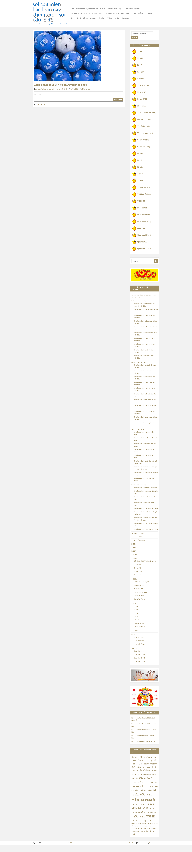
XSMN (73, 18)
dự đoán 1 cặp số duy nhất (142, 763)
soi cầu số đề (142, 808)
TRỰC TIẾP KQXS (139, 13)
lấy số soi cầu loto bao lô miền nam (145, 488)
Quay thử (125, 18)
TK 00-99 (141, 201)
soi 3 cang (152, 770)
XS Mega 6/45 (143, 85)
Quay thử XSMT (144, 242)
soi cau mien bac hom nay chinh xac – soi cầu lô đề (49, 12)
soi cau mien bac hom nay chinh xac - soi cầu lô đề (51, 89)
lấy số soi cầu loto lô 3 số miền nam (146, 508)
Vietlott (93, 18)
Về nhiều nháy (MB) (145, 133)
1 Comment (86, 89)
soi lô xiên (144, 826)
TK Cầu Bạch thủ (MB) (146, 112)
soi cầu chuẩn (137, 790)
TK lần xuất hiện (144, 194)
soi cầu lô (136, 794)
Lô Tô (117, 18)
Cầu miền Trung (143, 146)
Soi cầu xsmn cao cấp (95, 13)
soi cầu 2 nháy (151, 786)
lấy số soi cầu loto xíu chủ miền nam (146, 529)
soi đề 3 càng (135, 831)
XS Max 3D (141, 106)
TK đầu (140, 174)
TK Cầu (101, 18)
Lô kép (140, 167)
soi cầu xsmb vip (138, 820)
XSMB (150, 13)
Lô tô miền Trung (144, 221)
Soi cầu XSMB (145, 816)
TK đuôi (140, 180)
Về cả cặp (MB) (143, 126)
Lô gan (140, 153)
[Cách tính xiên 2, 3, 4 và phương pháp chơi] (67, 56)
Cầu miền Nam (143, 140)
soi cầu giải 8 (150, 790)
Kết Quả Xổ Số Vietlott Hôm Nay (145, 561)
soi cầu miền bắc (146, 799)
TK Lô (109, 18)
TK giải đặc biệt (144, 187)
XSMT (79, 18)
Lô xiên (140, 160)
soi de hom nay (151, 820)
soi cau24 (150, 774)
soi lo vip (139, 826)
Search (134, 37)
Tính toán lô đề (126, 13)
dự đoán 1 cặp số (148, 760)
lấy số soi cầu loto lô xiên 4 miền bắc (143, 741)
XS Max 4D (141, 92)
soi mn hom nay (140, 828)
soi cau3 (134, 774)
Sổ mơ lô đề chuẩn (112, 13)
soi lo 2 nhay (139, 823)
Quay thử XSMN (144, 248)
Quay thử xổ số (139, 651)
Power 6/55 (142, 99)
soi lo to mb (151, 823)
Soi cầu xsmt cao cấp (78, 13)
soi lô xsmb (150, 826)
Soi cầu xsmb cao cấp (114, 9)
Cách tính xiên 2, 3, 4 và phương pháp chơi (60, 84)
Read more (118, 99)
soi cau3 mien (142, 774)
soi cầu (140, 786)
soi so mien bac (149, 828)
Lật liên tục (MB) (144, 119)
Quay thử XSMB (144, 235)
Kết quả (85, 18)
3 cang (134, 757)
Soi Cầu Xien (140, 812)
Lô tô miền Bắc (143, 208)
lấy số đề (143, 770)
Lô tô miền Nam (143, 214)
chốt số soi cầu (145, 757)
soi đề (154, 828)
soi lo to (145, 823)
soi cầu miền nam (139, 804)
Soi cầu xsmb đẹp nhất (132, 9)
